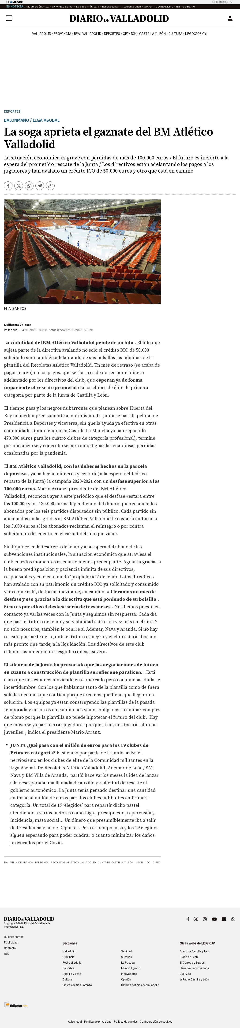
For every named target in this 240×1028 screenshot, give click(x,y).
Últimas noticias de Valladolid (140, 985)
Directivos (161, 862)
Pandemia (42, 862)
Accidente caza (131, 6)
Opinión (129, 34)
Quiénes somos (13, 937)
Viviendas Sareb (62, 6)
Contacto (10, 948)
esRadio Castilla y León (194, 979)
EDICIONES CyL (220, 2)
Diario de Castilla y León (195, 951)
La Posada (128, 962)
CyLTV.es (185, 974)
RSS (6, 953)
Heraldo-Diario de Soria (194, 968)
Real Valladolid (87, 34)
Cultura (175, 34)
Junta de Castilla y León (116, 862)
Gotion (148, 6)
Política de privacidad (98, 1021)
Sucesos (126, 957)
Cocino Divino (164, 6)
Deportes (112, 34)
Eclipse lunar (110, 6)
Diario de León (189, 957)
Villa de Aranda (21, 862)
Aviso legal (75, 1021)
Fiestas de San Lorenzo (77, 985)
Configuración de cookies (156, 1021)
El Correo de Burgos (192, 962)
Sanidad (126, 951)
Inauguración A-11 (36, 6)
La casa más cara (87, 6)
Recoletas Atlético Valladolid (73, 862)
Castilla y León (152, 34)
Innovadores (129, 974)
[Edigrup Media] (15, 1004)
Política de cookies (126, 1021)
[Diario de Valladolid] (119, 18)
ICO (147, 862)
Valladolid (41, 34)
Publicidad (11, 942)
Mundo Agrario (130, 968)
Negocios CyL (196, 34)
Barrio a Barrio (185, 6)
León (139, 862)
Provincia (62, 34)
